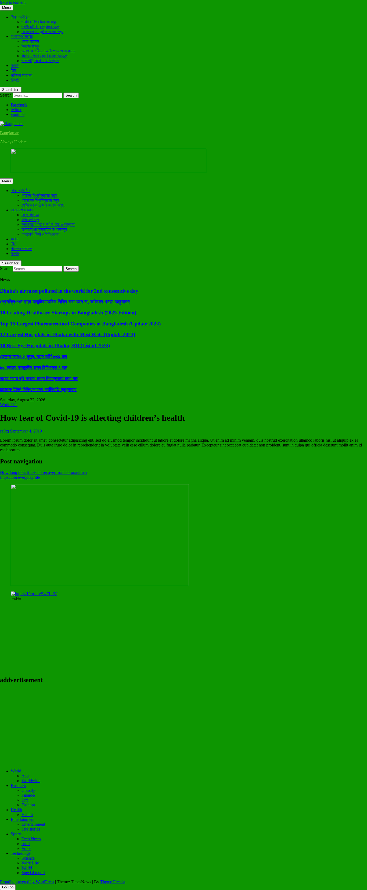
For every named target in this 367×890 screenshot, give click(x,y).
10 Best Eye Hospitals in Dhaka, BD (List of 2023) (55, 345)
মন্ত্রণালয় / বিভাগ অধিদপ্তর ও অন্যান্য (48, 51)
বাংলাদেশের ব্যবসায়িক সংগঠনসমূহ (44, 56)
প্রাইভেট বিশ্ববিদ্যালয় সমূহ (40, 26)
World (16, 771)
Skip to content (13, 2)
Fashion (28, 805)
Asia (25, 776)
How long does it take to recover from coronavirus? (43, 472)
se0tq (4, 431)
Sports (16, 834)
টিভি (13, 70)
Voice (26, 848)
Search (6, 95)
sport (25, 843)
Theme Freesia (112, 882)
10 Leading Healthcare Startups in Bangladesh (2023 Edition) (68, 312)
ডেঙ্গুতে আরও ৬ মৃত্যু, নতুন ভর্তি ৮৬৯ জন (33, 356)
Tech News (31, 838)
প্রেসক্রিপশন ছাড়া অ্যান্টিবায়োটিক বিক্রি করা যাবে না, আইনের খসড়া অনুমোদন (64, 301)
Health (16, 809)
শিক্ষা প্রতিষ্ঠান (20, 17)
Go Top (7, 887)
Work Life (8, 404)
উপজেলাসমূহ (30, 46)
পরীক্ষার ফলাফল (21, 75)
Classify (28, 790)
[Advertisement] (161, 726)
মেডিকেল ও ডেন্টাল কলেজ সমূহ (42, 31)
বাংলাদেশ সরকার (22, 36)
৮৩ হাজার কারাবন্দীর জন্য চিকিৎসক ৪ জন (33, 367)
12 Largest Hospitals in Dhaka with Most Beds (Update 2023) (67, 334)
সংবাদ (15, 65)
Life (24, 800)
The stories (30, 829)
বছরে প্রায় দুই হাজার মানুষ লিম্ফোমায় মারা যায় (39, 378)
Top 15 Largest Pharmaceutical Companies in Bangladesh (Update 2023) (80, 324)
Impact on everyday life (20, 477)
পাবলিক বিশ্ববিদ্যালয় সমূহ (39, 22)
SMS (15, 80)
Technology (21, 853)
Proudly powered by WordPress (27, 882)
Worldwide (30, 780)
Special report (33, 872)
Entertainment (22, 819)
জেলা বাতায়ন (30, 41)
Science (28, 858)
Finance (28, 795)
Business (18, 785)
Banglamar (9, 132)
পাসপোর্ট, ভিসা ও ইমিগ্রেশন (40, 60)
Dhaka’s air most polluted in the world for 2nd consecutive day (69, 291)
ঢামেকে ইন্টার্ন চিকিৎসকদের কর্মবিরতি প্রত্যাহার (38, 389)
